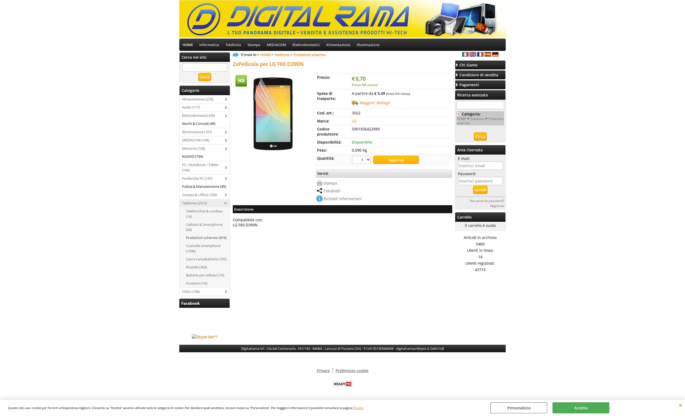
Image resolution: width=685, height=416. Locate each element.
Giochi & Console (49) (198, 123)
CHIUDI (680, 405)
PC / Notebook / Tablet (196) (200, 167)
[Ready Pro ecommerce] (342, 384)
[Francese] (480, 55)
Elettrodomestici (306, 44)
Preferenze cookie (352, 370)
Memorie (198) (193, 148)
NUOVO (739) (192, 156)
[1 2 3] (362, 160)
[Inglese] (473, 55)
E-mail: (464, 158)
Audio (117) (191, 107)
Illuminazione (368, 44)
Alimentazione (338, 44)
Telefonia (233, 44)
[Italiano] (465, 55)
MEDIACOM (276, 44)
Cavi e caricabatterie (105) (206, 259)
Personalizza (518, 407)
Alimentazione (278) (197, 99)
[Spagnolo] (488, 55)
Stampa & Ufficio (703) (199, 194)
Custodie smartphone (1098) (203, 248)
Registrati (497, 206)
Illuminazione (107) (197, 131)
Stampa (254, 44)
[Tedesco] (495, 55)
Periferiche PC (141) (197, 178)
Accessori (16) (196, 283)
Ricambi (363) (196, 267)
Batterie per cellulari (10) (205, 275)
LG (354, 120)
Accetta (581, 407)
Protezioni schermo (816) (206, 237)
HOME (187, 44)
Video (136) (191, 291)
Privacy (358, 408)
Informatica (209, 44)
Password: (467, 173)
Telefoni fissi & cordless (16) (204, 214)
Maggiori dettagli (375, 102)
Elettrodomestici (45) (198, 115)
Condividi (332, 190)
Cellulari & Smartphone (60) (204, 227)
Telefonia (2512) (194, 203)
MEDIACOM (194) (195, 140)
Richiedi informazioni (343, 198)
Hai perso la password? (487, 200)
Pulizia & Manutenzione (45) (204, 186)
